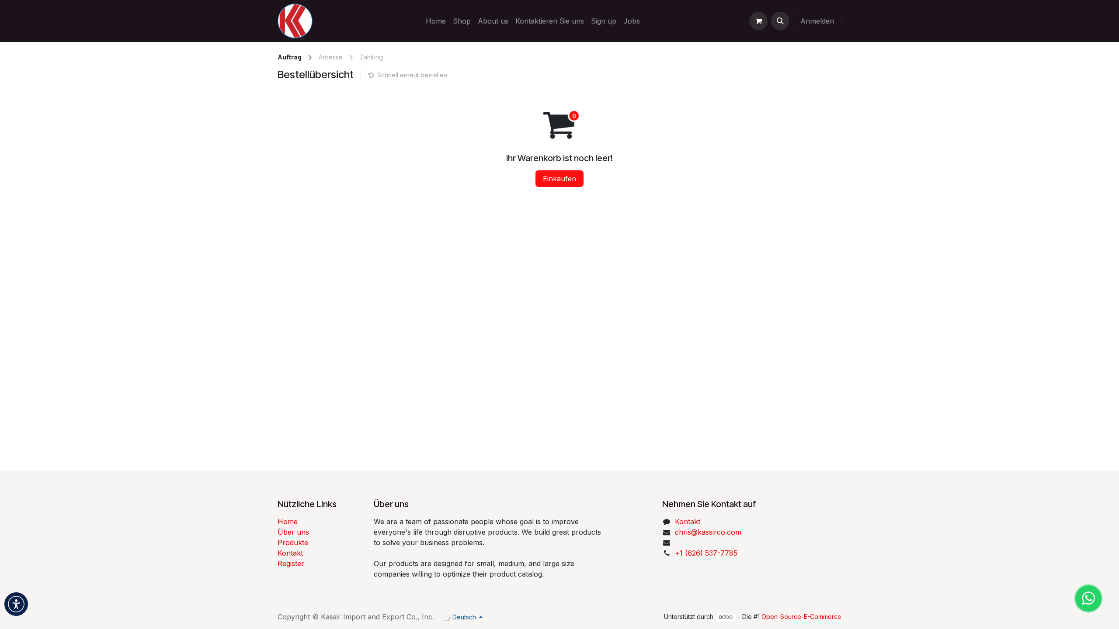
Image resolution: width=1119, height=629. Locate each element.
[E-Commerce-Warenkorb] (758, 21)
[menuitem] (435, 21)
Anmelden (817, 21)
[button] (780, 21)
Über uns (293, 532)
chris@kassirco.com (709, 532)
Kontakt (290, 553)
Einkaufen (559, 178)
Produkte (293, 542)
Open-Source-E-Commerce (801, 616)
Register (291, 563)
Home (288, 521)
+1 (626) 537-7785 (706, 553)
